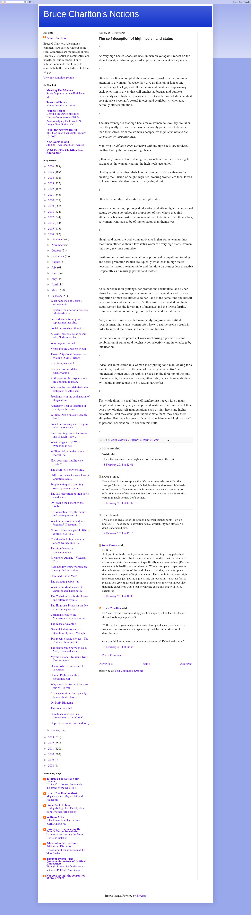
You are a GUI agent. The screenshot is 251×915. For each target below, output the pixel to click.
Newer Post (106, 664)
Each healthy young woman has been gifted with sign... (69, 568)
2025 (51, 172)
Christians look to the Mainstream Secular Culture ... (70, 616)
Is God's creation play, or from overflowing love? (63, 821)
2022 (51, 189)
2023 (51, 183)
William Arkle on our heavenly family (69, 416)
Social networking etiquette (67, 328)
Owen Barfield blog (58, 805)
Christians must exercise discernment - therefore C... (68, 715)
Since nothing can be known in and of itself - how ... (69, 434)
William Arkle (55, 817)
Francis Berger (55, 111)
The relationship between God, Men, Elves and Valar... (69, 649)
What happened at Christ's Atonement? (66, 302)
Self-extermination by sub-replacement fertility (66, 320)
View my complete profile (58, 77)
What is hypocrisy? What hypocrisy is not (65, 444)
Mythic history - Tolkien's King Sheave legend (69, 658)
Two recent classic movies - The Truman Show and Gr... (69, 640)
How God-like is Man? (64, 576)
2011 (51, 748)
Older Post (186, 664)
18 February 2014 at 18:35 (117, 596)
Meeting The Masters (59, 90)
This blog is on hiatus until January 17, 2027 (66, 134)
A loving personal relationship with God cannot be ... (68, 335)
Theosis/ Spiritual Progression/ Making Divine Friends (69, 356)
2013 (51, 737)
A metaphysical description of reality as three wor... (68, 407)
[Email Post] (167, 439)
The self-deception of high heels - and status (70, 495)
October (57, 250)
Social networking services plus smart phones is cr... (69, 425)
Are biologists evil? (62, 363)
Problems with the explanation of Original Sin (70, 398)
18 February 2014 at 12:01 (117, 464)
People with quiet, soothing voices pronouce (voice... (67, 486)
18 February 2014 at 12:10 (117, 533)
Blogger (141, 895)
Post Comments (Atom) (129, 670)
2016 (51, 223)
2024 (51, 178)
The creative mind (61, 708)
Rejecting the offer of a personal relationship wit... (70, 311)
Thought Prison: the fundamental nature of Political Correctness (64, 868)
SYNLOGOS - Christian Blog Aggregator (64, 151)
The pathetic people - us (65, 581)
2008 (51, 765)
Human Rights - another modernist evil (65, 676)
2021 (51, 194)
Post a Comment (112, 655)
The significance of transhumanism (62, 550)
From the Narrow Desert (61, 130)
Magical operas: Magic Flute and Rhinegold (64, 797)
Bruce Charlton (111, 608)
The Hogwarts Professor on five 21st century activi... (69, 607)
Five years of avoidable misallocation (64, 370)
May (55, 279)
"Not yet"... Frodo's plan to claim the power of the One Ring (64, 785)
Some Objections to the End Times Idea (65, 95)
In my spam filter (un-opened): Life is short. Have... (69, 695)
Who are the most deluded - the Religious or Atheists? (69, 389)
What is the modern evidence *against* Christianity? (68, 522)
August (56, 262)
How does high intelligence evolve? (67, 462)
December (58, 239)
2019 (51, 206)
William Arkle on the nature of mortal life (69, 453)
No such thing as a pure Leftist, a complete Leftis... (70, 532)
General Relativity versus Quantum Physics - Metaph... (69, 631)
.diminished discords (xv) (60, 105)
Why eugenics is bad (63, 343)
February (57, 296)
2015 (51, 228)
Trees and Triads (57, 102)
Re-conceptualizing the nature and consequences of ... (68, 513)
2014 (51, 234)
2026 (51, 166)
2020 (51, 200)
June (55, 273)
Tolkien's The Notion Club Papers (62, 780)
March (56, 290)
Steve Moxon (109, 545)
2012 (51, 743)
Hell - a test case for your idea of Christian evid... (70, 477)
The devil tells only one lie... (68, 470)
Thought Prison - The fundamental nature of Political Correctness (66, 861)
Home (146, 664)
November (58, 245)
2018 (51, 211)
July (54, 267)
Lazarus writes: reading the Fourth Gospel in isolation (63, 830)
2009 (51, 760)
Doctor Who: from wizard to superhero (67, 667)
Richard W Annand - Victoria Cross (68, 559)
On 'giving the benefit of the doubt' (67, 504)
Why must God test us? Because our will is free (69, 686)
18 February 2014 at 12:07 (117, 503)
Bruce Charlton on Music (62, 793)
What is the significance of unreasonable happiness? (66, 589)
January (56, 730)
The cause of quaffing (63, 624)
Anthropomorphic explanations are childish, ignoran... (69, 380)
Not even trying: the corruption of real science (65, 876)
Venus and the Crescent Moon (68, 348)
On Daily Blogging (62, 702)
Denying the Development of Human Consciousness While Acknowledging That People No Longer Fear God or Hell (64, 119)
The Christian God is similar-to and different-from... (69, 598)
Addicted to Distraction (61, 843)
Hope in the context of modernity (70, 723)
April (55, 284)
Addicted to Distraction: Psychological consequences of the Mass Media (65, 849)
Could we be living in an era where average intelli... (67, 541)
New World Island (57, 142)
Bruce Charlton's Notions (91, 14)
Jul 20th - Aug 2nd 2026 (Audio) (65, 144)
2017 (51, 217)
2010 (51, 754)
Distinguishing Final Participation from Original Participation (65, 809)
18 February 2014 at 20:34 (117, 647)
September (58, 256)
